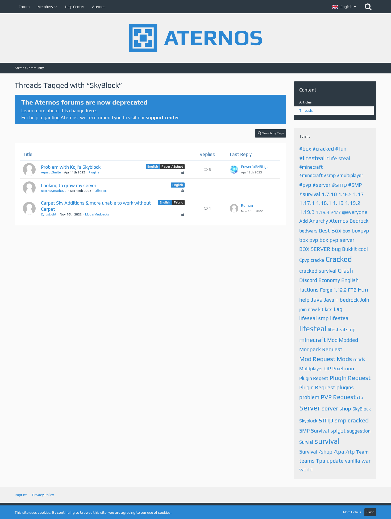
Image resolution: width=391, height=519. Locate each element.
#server (321, 185)
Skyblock (308, 420)
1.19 (338, 203)
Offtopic (101, 191)
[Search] (368, 6)
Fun (363, 289)
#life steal (338, 158)
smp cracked (352, 420)
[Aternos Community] (195, 38)
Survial (306, 442)
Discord (308, 280)
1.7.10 (329, 194)
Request (344, 396)
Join (364, 300)
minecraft (312, 339)
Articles (305, 102)
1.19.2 (352, 203)
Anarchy (318, 221)
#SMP (355, 185)
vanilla (352, 461)
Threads (306, 110)
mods (359, 359)
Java (317, 299)
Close (370, 512)
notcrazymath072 (53, 191)
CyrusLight (48, 214)
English (152, 166)
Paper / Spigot (172, 166)
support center (162, 117)
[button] (344, 6)
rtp (360, 397)
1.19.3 (307, 212)
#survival (309, 194)
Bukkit (349, 249)
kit (320, 309)
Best (324, 230)
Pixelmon (343, 368)
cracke (317, 260)
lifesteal (312, 328)
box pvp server (336, 240)
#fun (340, 149)
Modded (348, 340)
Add (303, 221)
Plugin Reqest (313, 378)
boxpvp (360, 230)
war (366, 461)
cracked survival (317, 271)
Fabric (178, 202)
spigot (338, 430)
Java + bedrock (341, 300)
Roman (247, 205)
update (335, 461)
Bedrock (359, 221)
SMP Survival (314, 430)
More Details (352, 512)
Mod (332, 340)
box (346, 231)
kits (328, 309)
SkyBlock (361, 409)
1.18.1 (323, 203)
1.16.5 (345, 194)
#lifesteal (312, 157)
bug (336, 249)
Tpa (320, 461)
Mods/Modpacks (97, 214)
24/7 (336, 212)
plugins (345, 387)
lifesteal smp (341, 329)
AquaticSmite (51, 172)
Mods (344, 358)
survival (327, 441)
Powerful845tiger (255, 166)
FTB (352, 290)
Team (362, 452)
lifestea (339, 318)
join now (308, 309)
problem (309, 397)
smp (326, 420)
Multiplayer (311, 368)
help (304, 300)
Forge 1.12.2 (333, 290)
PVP (326, 396)
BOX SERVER (314, 249)
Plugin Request (350, 377)
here (91, 110)
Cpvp (304, 260)
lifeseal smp (314, 318)
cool (363, 249)
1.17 (358, 194)
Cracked (339, 259)
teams (307, 461)
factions (309, 290)
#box (305, 149)
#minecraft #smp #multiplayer (331, 175)
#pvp (305, 185)
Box (336, 230)
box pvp (308, 240)
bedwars (308, 231)
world (306, 469)
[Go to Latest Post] (234, 169)
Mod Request (317, 358)
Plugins (94, 172)
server (330, 408)
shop (345, 408)
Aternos (338, 221)
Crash (345, 270)
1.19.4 (322, 212)
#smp (339, 184)
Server (309, 408)
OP (327, 368)
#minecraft (311, 167)
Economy (329, 280)
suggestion (359, 431)
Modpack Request (320, 349)
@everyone (354, 212)
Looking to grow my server (68, 185)
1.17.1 (307, 203)
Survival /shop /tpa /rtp (327, 452)
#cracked (323, 149)
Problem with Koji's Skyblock (71, 167)
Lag (338, 309)
